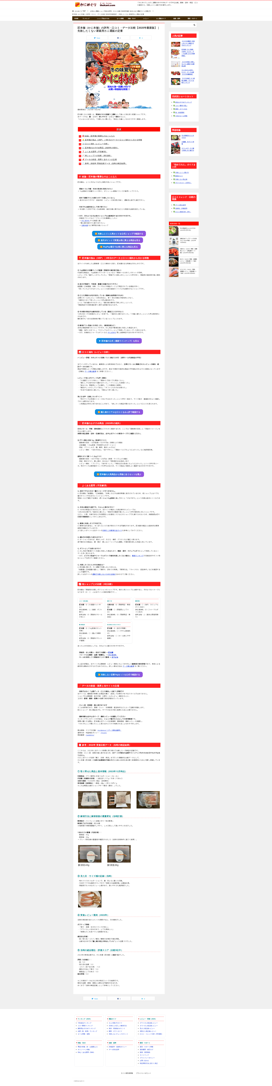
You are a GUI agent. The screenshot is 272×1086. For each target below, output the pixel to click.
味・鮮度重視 (179, 112)
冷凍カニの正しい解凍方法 (118, 1025)
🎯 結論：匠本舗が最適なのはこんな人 (98, 135)
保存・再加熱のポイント (117, 1028)
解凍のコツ (179, 176)
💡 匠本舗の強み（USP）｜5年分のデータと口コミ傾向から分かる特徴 (112, 139)
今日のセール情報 (181, 116)
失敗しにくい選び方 (182, 172)
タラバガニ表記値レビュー (149, 1025)
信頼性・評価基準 (181, 208)
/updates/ (90, 735)
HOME (76, 18)
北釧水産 (84, 225)
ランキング (89, 18)
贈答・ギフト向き (181, 109)
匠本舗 (110, 652)
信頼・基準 (179, 18)
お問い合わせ (144, 1060)
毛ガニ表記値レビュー (147, 1028)
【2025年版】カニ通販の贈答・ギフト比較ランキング (188, 80)
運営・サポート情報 (146, 1047)
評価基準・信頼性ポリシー (118, 1047)
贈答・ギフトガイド (115, 1031)
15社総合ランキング (84, 1023)
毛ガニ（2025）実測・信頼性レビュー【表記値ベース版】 (188, 261)
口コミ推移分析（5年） (183, 212)
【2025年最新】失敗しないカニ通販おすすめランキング (188, 43)
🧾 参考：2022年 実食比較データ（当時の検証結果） (104, 163)
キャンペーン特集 (84, 1049)
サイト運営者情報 (127, 1073)
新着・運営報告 (145, 1052)
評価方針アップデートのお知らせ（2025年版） (188, 240)
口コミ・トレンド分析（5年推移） (151, 1034)
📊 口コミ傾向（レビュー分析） (95, 143)
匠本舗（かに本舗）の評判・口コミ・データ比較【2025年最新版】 (188, 52)
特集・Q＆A (134, 18)
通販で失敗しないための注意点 (104, 574)
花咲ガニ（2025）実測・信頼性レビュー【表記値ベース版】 (188, 251)
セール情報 (121, 18)
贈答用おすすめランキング (87, 1028)
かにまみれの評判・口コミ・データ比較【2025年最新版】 (188, 72)
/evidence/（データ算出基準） (109, 730)
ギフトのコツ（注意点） (183, 183)
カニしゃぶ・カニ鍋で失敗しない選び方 (188, 149)
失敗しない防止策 (181, 179)
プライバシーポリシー (147, 1058)
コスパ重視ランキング (85, 1025)
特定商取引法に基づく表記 (149, 1063)
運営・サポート (195, 18)
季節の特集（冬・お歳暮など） (88, 1047)
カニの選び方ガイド (115, 1023)
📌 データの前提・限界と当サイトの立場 (99, 159)
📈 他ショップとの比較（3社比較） (97, 155)
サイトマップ (144, 1055)
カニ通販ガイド (163, 18)
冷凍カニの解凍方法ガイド (112, 530)
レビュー (148, 18)
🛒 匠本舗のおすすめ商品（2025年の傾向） (100, 147)
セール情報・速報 (84, 1034)
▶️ (119, 233)
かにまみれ (85, 221)
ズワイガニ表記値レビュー (149, 1023)
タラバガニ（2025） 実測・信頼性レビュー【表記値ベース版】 (188, 271)
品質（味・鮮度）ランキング (87, 1031)
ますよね (115, 657)
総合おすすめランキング (183, 102)
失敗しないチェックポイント (118, 1034)
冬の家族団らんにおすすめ (187, 229)
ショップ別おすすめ (106, 18)
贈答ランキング (138, 556)
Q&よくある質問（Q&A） (86, 1052)
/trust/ (104, 733)
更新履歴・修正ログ (146, 1049)
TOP (80, 11)
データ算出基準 (90, 371)
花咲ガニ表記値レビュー (148, 1031)
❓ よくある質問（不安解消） (94, 151)
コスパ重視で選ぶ (181, 105)
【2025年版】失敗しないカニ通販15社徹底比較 (188, 64)
